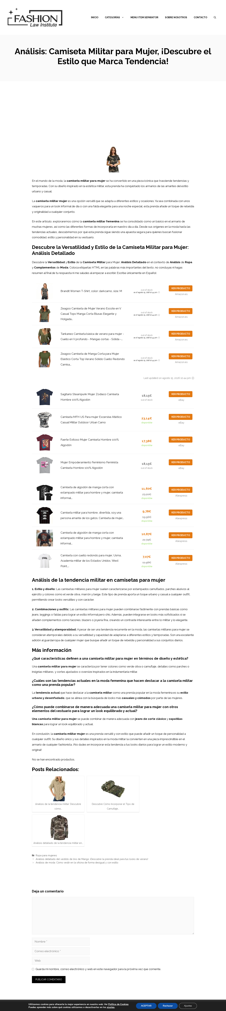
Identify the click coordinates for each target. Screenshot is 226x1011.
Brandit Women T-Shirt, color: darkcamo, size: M (91, 291)
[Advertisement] (113, 106)
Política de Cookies (118, 1004)
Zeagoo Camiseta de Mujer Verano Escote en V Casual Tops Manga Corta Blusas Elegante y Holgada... (91, 314)
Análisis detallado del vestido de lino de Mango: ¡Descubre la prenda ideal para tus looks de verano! (92, 859)
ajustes (110, 1007)
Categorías (112, 17)
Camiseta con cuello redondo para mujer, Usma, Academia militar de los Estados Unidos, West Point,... (91, 561)
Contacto (200, 17)
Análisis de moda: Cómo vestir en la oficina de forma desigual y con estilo (77, 862)
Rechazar (168, 1005)
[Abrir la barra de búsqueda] (214, 17)
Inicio (94, 17)
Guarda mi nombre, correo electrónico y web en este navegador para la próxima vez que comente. (98, 969)
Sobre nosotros (176, 17)
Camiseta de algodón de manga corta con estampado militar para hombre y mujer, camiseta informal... (92, 493)
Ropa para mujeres (46, 855)
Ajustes (188, 1005)
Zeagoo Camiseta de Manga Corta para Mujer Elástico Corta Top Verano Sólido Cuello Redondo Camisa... (93, 359)
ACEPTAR (146, 1005)
